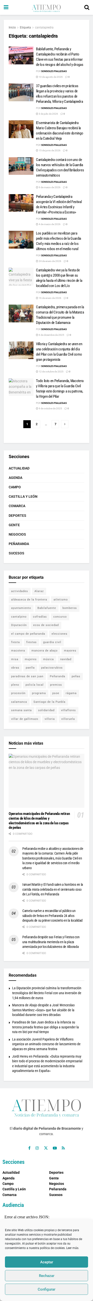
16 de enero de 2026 (49, 298)
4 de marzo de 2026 (49, 224)
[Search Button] (86, 7)
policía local (35, 684)
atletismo (61, 599)
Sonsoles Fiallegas (54, 71)
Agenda (15, 478)
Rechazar (46, 1276)
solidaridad (46, 710)
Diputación (19, 625)
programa (39, 693)
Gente (14, 525)
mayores (70, 650)
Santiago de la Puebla (49, 701)
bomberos (69, 608)
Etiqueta (25, 27)
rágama (71, 693)
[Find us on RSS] (63, 1148)
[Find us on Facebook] (29, 1148)
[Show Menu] (6, 7)
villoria (50, 719)
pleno (15, 684)
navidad (65, 659)
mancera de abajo (44, 650)
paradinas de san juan (27, 676)
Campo (15, 487)
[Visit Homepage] (46, 7)
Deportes (17, 516)
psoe (55, 693)
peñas (76, 676)
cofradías (40, 616)
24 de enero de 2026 (49, 261)
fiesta (15, 642)
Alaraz (39, 591)
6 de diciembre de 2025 (51, 335)
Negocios (17, 534)
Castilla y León (23, 496)
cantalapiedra (44, 27)
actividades (19, 591)
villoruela (68, 719)
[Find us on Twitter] (46, 1148)
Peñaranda (19, 544)
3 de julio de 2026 (48, 113)
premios (56, 684)
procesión (18, 693)
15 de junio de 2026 (49, 150)
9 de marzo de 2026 (49, 187)
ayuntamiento (21, 608)
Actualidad (19, 468)
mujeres (31, 659)
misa (14, 659)
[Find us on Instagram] (37, 1148)
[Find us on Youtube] (55, 1148)
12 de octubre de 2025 (50, 371)
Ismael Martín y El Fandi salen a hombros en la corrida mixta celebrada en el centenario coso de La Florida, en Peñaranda (52, 889)
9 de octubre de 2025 (50, 408)
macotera (18, 650)
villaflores (68, 710)
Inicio (12, 27)
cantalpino (19, 616)
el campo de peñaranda (28, 633)
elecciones (59, 633)
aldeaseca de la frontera (29, 599)
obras (15, 667)
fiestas (31, 642)
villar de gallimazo (24, 719)
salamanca (19, 701)
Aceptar (46, 1262)
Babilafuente (46, 608)
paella (30, 667)
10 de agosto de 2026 (50, 77)
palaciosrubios (52, 667)
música (48, 659)
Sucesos (16, 553)
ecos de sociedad (46, 625)
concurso (60, 616)
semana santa (21, 710)
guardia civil (52, 642)
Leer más (72, 1248)
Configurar (46, 1289)
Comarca (17, 506)
